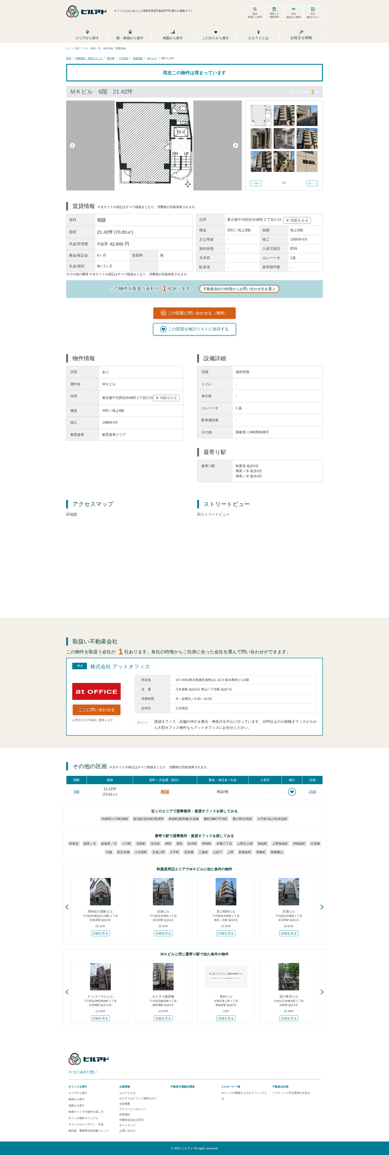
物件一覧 (96, 48)
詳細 (312, 792)
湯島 (179, 843)
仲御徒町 (299, 843)
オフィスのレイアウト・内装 (86, 1124)
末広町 (155, 843)
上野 (230, 852)
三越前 (203, 852)
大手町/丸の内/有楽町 (272, 819)
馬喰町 (261, 852)
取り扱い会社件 (304, 91)
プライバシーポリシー (132, 1109)
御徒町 (262, 843)
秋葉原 (74, 843)
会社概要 (124, 1103)
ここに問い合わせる (96, 709)
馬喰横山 (277, 852)
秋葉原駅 (138, 58)
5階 (76, 792)
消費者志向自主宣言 (131, 1119)
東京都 (110, 58)
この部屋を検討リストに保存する (198, 329)
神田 (168, 843)
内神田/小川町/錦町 (115, 819)
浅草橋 (189, 852)
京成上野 (158, 852)
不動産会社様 (280, 1086)
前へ (257, 183)
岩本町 (192, 843)
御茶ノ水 (90, 843)
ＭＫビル (152, 58)
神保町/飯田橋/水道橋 (184, 819)
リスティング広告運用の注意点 (291, 1093)
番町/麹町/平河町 (216, 819)
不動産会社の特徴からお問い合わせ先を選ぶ (239, 289)
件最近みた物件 (294, 15)
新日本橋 (123, 852)
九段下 (217, 852)
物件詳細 (108, 48)
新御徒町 (245, 852)
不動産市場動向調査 (182, 1086)
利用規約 (124, 1114)
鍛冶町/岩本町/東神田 (148, 819)
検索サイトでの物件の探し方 (86, 1111)
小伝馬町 (141, 852)
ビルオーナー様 (230, 1086)
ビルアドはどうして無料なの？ (138, 1098)
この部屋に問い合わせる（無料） (197, 313)
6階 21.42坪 (167, 58)
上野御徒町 (280, 843)
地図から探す (76, 1105)
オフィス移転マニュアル (83, 1118)
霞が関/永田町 (242, 819)
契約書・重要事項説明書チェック (88, 1130)
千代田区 (124, 58)
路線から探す (76, 1099)
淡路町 (141, 843)
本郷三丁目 (224, 843)
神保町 (206, 843)
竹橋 (109, 852)
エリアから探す (77, 1093)
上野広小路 (245, 843)
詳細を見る (100, 933)
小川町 (126, 843)
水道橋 (315, 843)
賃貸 (68, 58)
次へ (310, 183)
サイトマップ (127, 1125)
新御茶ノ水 (109, 843)
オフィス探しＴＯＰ (77, 48)
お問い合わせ (127, 1130)
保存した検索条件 (274, 15)
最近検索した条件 (255, 15)
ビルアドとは (127, 1093)
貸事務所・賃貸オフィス (89, 58)
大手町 (174, 852)
